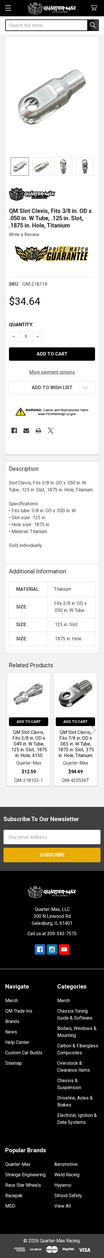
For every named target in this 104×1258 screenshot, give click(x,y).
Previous (11, 730)
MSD (10, 1206)
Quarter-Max (17, 1164)
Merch (11, 1000)
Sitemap (13, 1063)
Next (93, 730)
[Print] (38, 430)
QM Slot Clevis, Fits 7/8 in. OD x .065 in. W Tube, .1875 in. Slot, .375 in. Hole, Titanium (75, 744)
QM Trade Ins (18, 1011)
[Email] (26, 430)
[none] (52, 97)
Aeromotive (66, 1164)
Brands (12, 1021)
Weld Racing (66, 1174)
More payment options (52, 372)
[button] (52, 387)
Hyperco (62, 1185)
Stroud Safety (68, 1195)
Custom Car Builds (23, 1052)
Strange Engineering (25, 1174)
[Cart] (95, 7)
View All (62, 1206)
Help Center (17, 1042)
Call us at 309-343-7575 (52, 933)
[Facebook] (14, 430)
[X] (50, 430)
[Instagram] (52, 949)
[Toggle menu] (8, 8)
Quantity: (21, 324)
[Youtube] (64, 949)
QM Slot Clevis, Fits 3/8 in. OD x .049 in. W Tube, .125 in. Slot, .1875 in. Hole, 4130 (28, 744)
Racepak (14, 1195)
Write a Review (24, 234)
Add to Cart (28, 721)
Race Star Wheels (23, 1185)
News (11, 1032)
